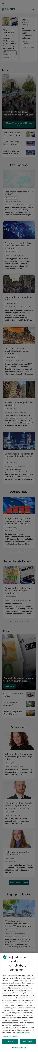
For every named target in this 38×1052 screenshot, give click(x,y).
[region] (19, 1002)
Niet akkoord (27, 1042)
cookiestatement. (23, 1033)
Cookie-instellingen (19, 1047)
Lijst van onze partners (10, 1037)
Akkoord (10, 1042)
